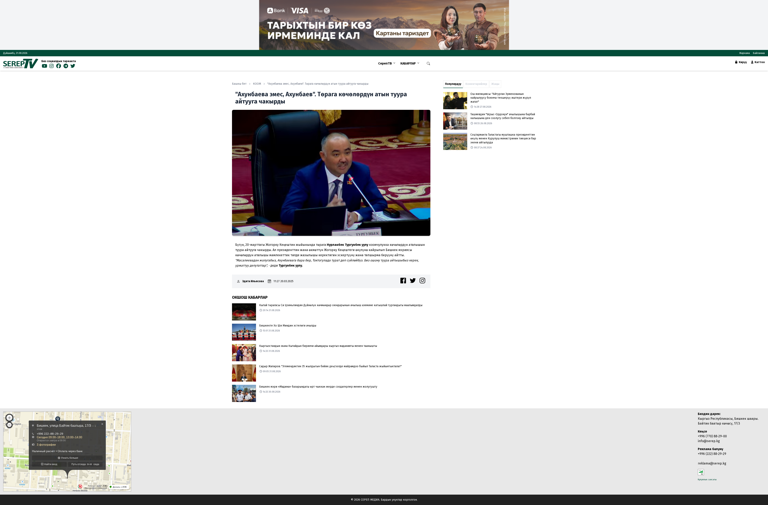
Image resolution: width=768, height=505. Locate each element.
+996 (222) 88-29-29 (712, 454)
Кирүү (742, 62)
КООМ (257, 83)
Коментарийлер (476, 84)
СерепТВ (385, 63)
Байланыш (759, 53)
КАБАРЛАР (408, 63)
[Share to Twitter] (413, 280)
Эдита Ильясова (253, 281)
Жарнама (744, 53)
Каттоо (759, 62)
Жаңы (495, 84)
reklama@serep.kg (712, 463)
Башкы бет (239, 83)
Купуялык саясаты (707, 479)
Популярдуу (453, 84)
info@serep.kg (709, 441)
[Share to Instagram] (422, 280)
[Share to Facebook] (403, 280)
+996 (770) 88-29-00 (712, 436)
